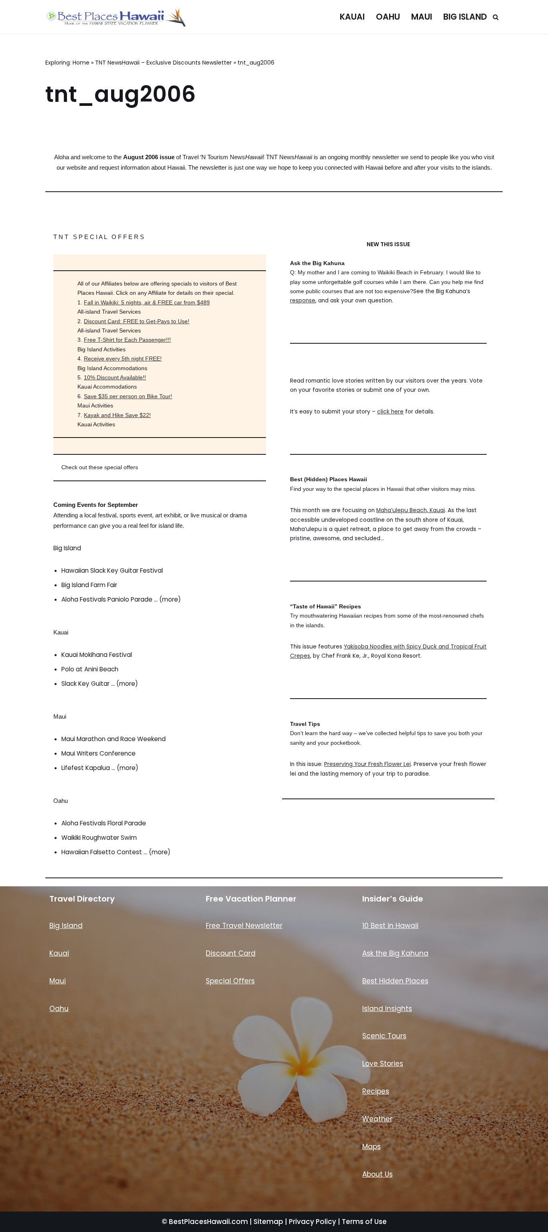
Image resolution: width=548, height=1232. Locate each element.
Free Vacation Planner (251, 898)
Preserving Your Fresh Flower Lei (367, 764)
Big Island (465, 16)
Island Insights (387, 1008)
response (302, 300)
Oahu (388, 16)
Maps (371, 1146)
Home (81, 63)
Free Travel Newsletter (244, 925)
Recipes (375, 1091)
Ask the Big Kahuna (395, 953)
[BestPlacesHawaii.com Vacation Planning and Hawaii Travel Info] (115, 16)
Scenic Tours (384, 1036)
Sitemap (268, 1221)
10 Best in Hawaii (390, 925)
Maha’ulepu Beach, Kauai (410, 510)
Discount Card (231, 953)
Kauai (352, 16)
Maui (421, 16)
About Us (377, 1174)
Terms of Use (364, 1221)
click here (390, 411)
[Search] (496, 17)
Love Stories (382, 1063)
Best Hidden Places (395, 981)
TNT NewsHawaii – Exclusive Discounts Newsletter (163, 63)
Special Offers (230, 981)
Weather (377, 1119)
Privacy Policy (312, 1221)
